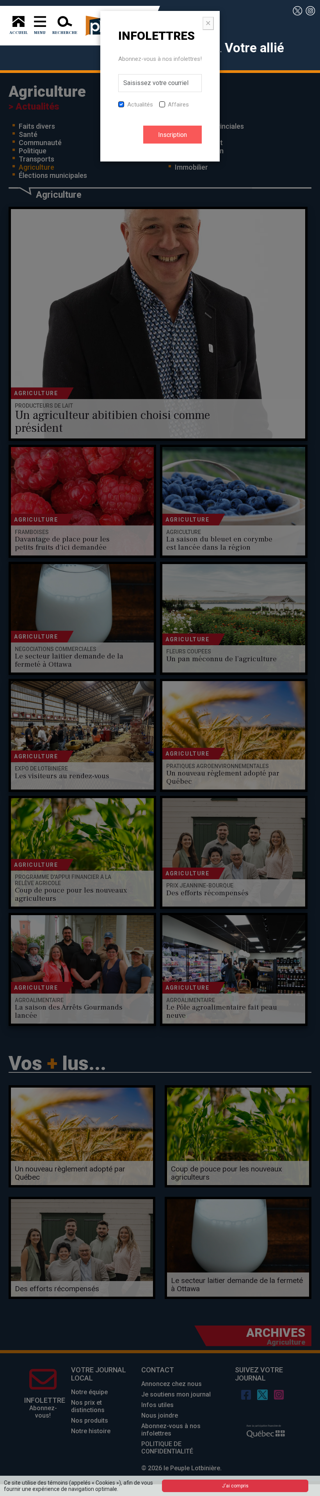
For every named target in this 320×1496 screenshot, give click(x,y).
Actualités (140, 104)
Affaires (178, 104)
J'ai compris (235, 1486)
